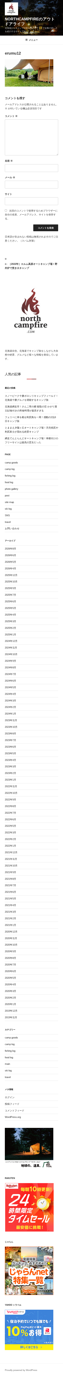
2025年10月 (11, 581)
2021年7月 (10, 885)
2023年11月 (11, 720)
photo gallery (11, 488)
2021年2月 (10, 918)
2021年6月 (10, 892)
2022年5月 (10, 825)
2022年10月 (11, 793)
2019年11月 (11, 1017)
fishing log (10, 475)
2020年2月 (10, 997)
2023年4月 (10, 760)
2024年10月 (11, 654)
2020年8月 (10, 958)
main (7, 1063)
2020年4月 (10, 984)
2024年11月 (11, 647)
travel (8, 522)
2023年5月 (10, 753)
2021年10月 (11, 865)
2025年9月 (10, 588)
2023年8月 (10, 733)
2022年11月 (11, 786)
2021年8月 (10, 878)
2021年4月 (10, 905)
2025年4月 (10, 614)
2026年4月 (10, 568)
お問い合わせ (12, 528)
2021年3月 (10, 911)
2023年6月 (10, 746)
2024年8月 (10, 667)
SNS (7, 515)
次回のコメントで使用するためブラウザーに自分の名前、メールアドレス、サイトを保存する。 (31, 214)
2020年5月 (10, 977)
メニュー (33, 40)
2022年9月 (10, 799)
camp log (10, 469)
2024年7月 (10, 674)
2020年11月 (11, 938)
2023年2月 (10, 773)
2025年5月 (10, 608)
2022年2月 (10, 839)
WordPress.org (13, 1117)
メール (10, 177)
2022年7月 (10, 812)
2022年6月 (10, 819)
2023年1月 (10, 779)
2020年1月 (10, 1004)
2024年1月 (10, 713)
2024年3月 (10, 700)
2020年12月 (11, 931)
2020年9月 (10, 951)
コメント (11, 116)
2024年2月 (10, 707)
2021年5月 (10, 898)
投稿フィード (12, 1104)
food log (9, 482)
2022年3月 (10, 832)
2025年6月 (10, 601)
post (7, 495)
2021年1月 (10, 925)
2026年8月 (10, 548)
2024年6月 (10, 680)
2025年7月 (10, 594)
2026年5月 (10, 561)
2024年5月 (10, 687)
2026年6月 (10, 555)
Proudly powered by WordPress (21, 1370)
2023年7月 (10, 740)
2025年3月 (10, 621)
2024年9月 (10, 660)
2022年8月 (10, 806)
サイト (8, 194)
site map (9, 502)
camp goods (11, 462)
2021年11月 (11, 859)
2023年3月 (10, 766)
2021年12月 (11, 852)
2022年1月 (10, 845)
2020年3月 (10, 991)
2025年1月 (10, 634)
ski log (8, 508)
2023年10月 (11, 726)
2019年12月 (11, 1010)
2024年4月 (10, 694)
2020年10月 (11, 944)
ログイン (10, 1097)
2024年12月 (11, 641)
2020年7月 (10, 964)
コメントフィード (14, 1110)
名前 (9, 160)
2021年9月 (10, 872)
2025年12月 (11, 575)
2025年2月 (10, 628)
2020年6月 (10, 971)
